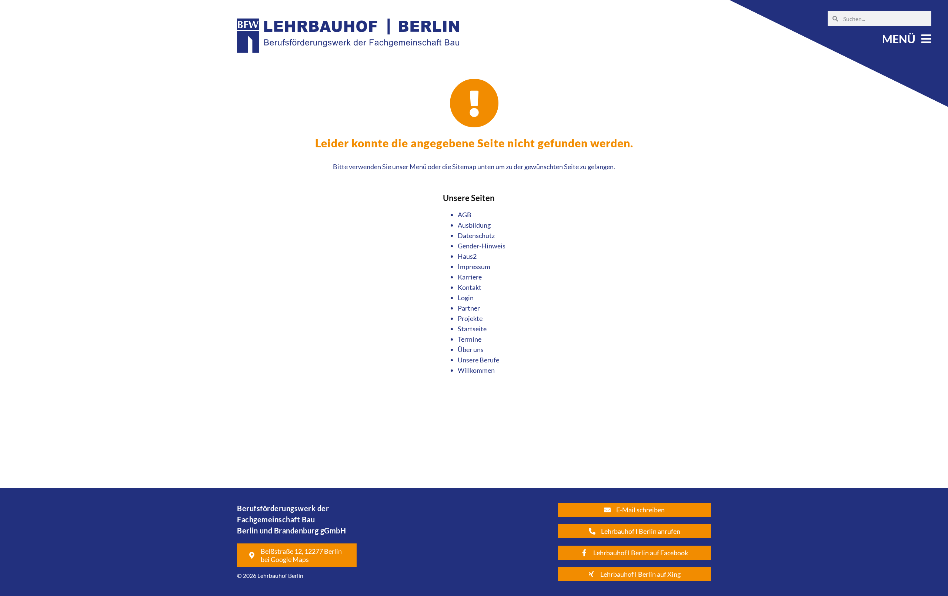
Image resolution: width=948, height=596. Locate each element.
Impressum (474, 266)
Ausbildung (474, 225)
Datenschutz (476, 235)
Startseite (472, 329)
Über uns (471, 349)
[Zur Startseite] (348, 60)
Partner (469, 308)
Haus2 (467, 256)
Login (466, 298)
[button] (906, 39)
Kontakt (469, 287)
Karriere (470, 277)
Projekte (470, 318)
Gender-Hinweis (481, 246)
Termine (469, 339)
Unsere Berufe (478, 360)
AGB (464, 215)
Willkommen (476, 370)
